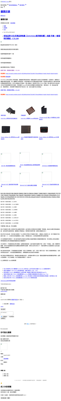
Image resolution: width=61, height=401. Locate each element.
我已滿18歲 (3, 398)
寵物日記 (12, 303)
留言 (16, 299)
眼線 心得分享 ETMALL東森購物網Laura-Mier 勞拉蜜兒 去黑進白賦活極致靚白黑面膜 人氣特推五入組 (30, 276)
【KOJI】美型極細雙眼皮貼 (8, 165)
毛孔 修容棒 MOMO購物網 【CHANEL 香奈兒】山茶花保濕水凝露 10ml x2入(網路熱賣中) (27, 268)
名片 (5, 29)
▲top (2, 306)
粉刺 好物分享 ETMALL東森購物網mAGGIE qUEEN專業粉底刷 (20, 277)
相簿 (5, 26)
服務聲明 (45, 380)
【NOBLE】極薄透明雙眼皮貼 (50, 165)
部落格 (5, 27)
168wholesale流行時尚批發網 (8, 280)
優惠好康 (5, 11)
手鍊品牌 (23, 115)
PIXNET (19, 380)
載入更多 (3, 309)
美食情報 (12, 23)
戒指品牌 (8, 76)
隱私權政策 (38, 380)
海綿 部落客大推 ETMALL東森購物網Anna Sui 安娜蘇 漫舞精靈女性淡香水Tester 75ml (26, 274)
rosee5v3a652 (4, 291)
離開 (9, 398)
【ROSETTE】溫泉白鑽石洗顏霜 (28, 185)
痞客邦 (13, 299)
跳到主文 (3, 15)
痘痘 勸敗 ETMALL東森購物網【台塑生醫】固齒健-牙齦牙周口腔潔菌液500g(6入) (25, 272)
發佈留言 (3, 318)
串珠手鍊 (3, 115)
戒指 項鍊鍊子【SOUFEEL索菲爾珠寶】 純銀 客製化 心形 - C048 (20, 270)
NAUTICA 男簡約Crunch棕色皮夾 (29, 118)
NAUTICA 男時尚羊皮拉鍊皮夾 (9, 118)
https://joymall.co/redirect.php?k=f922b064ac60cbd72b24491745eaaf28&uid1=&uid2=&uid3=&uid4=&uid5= (32, 73)
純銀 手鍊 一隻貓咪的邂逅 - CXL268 (10, 90)
